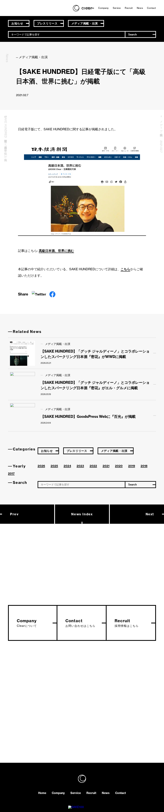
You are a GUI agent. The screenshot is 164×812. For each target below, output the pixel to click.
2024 (67, 465)
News (140, 8)
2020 (119, 465)
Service (117, 8)
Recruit (129, 8)
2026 (41, 465)
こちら (125, 269)
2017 (11, 473)
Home (91, 8)
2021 (106, 465)
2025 (54, 465)
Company (103, 8)
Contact (151, 8)
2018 (144, 465)
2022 (93, 465)
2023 (80, 465)
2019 (131, 465)
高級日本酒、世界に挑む (56, 251)
